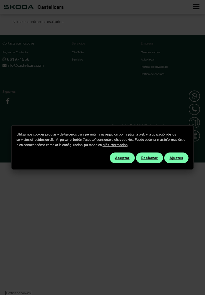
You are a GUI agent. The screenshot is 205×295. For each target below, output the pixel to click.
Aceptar (122, 158)
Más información (115, 145)
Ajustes (176, 158)
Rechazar (149, 158)
